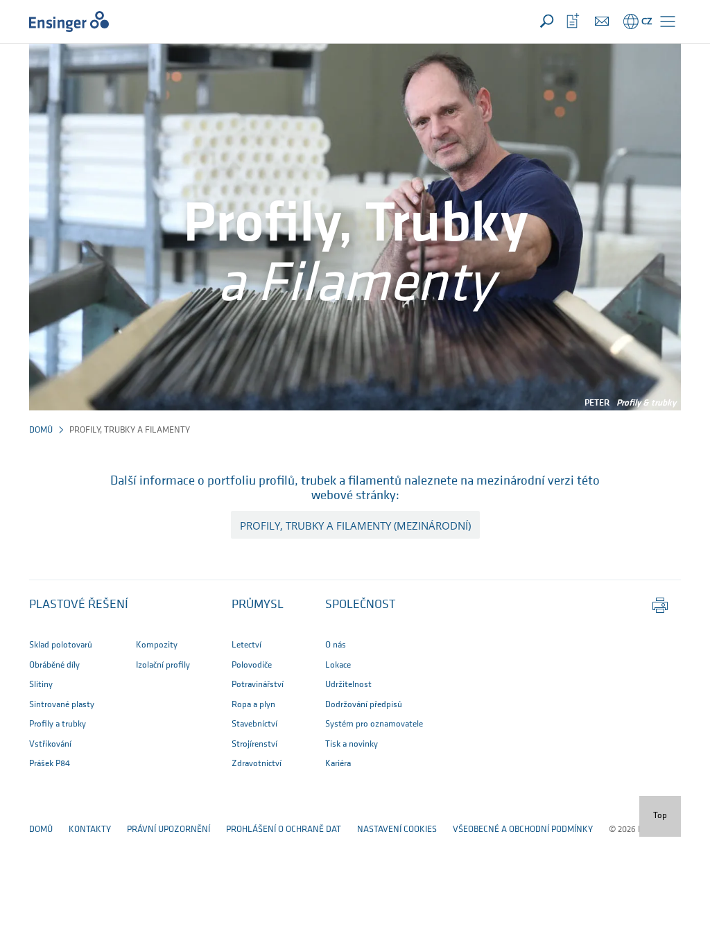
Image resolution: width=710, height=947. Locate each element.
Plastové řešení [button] (78, 605)
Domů (41, 430)
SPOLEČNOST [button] (360, 605)
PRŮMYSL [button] (258, 605)
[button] (667, 21)
